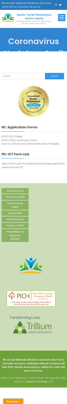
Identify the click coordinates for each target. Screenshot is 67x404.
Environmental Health (15, 205)
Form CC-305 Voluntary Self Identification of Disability (30, 143)
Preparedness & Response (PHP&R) (15, 235)
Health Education (15, 219)
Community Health (15, 197)
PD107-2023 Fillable (12, 136)
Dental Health (15, 213)
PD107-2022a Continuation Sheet (19, 140)
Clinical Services (15, 190)
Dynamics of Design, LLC (39, 381)
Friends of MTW (15, 225)
